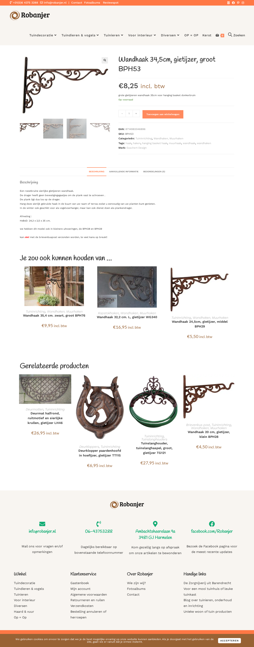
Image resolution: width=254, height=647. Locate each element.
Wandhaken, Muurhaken (168, 138)
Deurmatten (34, 409)
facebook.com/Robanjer (212, 531)
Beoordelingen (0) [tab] (154, 171)
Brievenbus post (198, 425)
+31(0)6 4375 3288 (25, 2)
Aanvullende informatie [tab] (124, 171)
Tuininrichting (144, 138)
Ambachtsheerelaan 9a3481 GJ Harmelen (155, 535)
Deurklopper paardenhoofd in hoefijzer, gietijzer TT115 (99, 453)
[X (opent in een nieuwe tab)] (228, 3)
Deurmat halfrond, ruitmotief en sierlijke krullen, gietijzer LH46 (45, 418)
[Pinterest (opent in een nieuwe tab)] (238, 3)
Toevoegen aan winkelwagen (163, 114)
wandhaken (204, 143)
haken (136, 143)
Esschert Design (137, 147)
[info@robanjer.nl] (42, 524)
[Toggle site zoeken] (236, 35)
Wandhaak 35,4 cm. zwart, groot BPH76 (54, 315)
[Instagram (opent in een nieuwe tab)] (242, 3)
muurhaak (175, 143)
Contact (76, 2)
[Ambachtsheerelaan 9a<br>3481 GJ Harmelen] (155, 524)
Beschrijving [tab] (96, 171)
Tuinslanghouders (154, 439)
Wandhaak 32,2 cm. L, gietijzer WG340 (127, 317)
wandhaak (189, 143)
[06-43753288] (99, 524)
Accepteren (229, 640)
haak (128, 143)
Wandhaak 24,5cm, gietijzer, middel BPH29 (200, 324)
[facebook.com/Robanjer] (212, 524)
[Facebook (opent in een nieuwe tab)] (233, 3)
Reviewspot (110, 2)
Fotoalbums (92, 2)
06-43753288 (99, 531)
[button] (105, 60)
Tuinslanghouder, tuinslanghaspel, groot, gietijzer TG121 (154, 448)
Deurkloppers (89, 447)
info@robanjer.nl (55, 2)
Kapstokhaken (108, 313)
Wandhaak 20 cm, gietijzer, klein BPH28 (209, 434)
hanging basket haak (154, 143)
